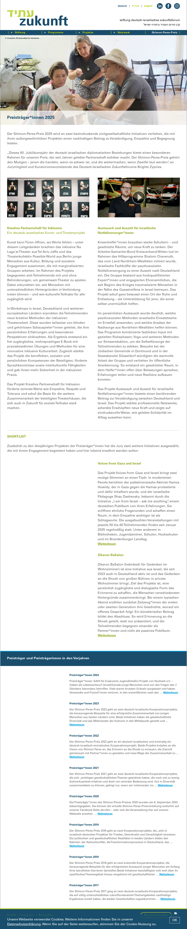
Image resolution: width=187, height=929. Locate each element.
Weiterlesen (107, 544)
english (148, 5)
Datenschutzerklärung (24, 924)
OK (174, 920)
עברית (135, 6)
